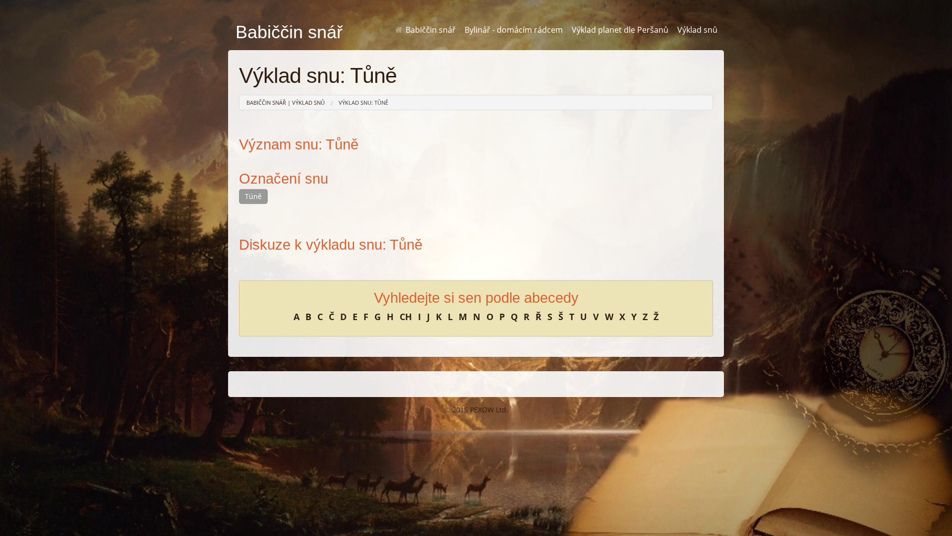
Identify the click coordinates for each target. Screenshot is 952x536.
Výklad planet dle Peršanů (620, 29)
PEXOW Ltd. (489, 409)
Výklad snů (697, 29)
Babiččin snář (430, 29)
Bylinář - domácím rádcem (514, 29)
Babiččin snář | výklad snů (285, 102)
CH (406, 316)
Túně (253, 196)
